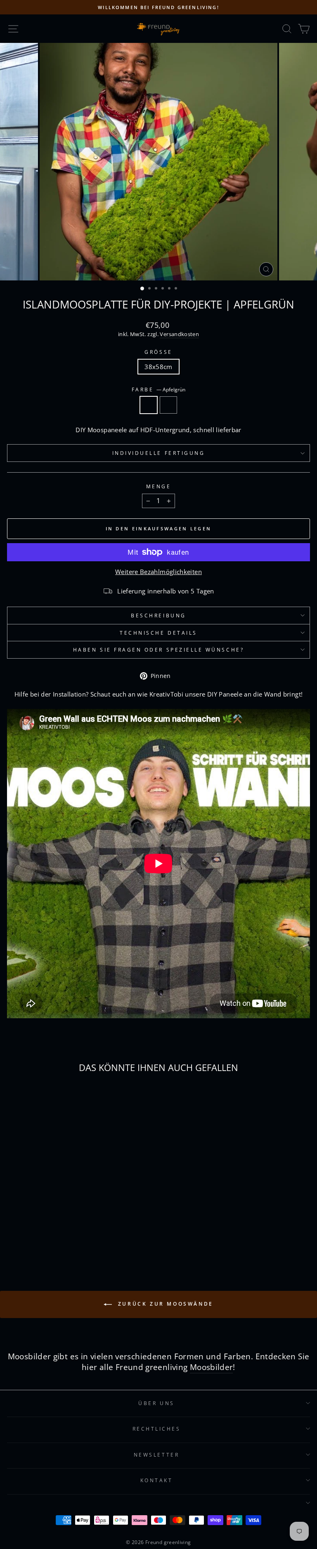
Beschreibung (158, 615)
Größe (158, 351)
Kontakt (156, 1480)
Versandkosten (179, 334)
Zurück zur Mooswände (164, 1303)
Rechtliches (156, 1428)
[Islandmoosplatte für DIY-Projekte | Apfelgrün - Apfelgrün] (60, 1232)
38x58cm (158, 367)
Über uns (156, 1403)
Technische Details (158, 632)
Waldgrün (168, 405)
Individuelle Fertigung (158, 453)
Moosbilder (211, 1367)
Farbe (158, 389)
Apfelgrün (148, 405)
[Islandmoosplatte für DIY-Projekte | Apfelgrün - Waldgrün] (70, 1232)
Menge (158, 486)
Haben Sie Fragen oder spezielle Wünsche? (158, 649)
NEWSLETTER (156, 1454)
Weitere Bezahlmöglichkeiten (158, 571)
